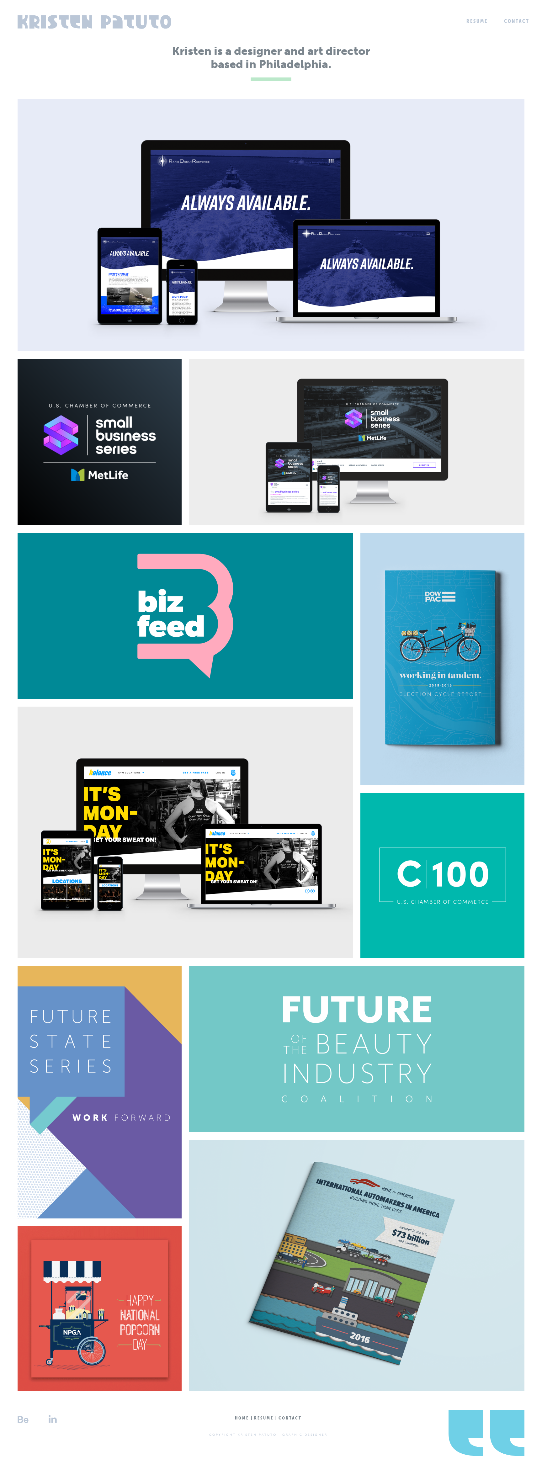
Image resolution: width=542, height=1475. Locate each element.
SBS (99, 441)
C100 (442, 875)
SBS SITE (357, 441)
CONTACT (516, 21)
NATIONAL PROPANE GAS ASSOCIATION (99, 1308)
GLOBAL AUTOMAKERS (357, 1265)
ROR (271, 225)
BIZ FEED (185, 616)
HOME (242, 1417)
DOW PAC (442, 658)
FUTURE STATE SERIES (99, 1092)
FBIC (357, 1048)
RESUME (477, 21)
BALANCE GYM (185, 832)
